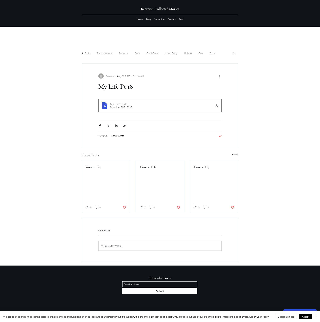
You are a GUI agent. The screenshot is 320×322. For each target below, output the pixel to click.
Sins (200, 53)
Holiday (188, 53)
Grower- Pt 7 (93, 167)
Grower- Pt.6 (148, 167)
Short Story (152, 53)
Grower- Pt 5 (201, 167)
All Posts (86, 53)
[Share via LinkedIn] (116, 125)
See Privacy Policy (259, 316)
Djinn (137, 53)
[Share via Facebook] (100, 125)
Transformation (104, 53)
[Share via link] (124, 125)
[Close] (316, 316)
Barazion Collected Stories (160, 9)
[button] (234, 53)
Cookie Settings (286, 316)
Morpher (123, 53)
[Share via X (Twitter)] (108, 125)
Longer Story (171, 53)
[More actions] (220, 76)
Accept (305, 316)
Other (212, 53)
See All (235, 154)
